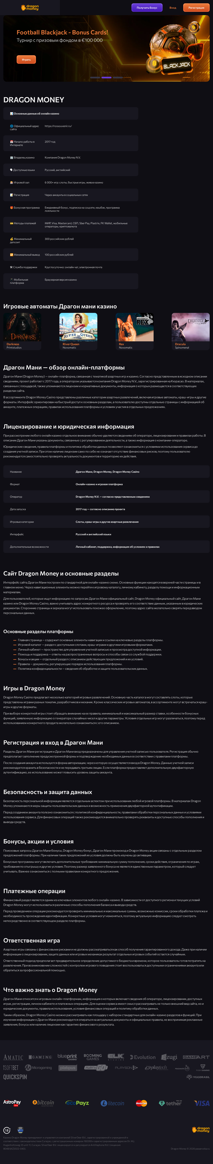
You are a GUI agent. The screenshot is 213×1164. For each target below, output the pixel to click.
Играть (26, 59)
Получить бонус (147, 7)
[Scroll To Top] (207, 1154)
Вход (173, 7)
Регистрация (196, 7)
